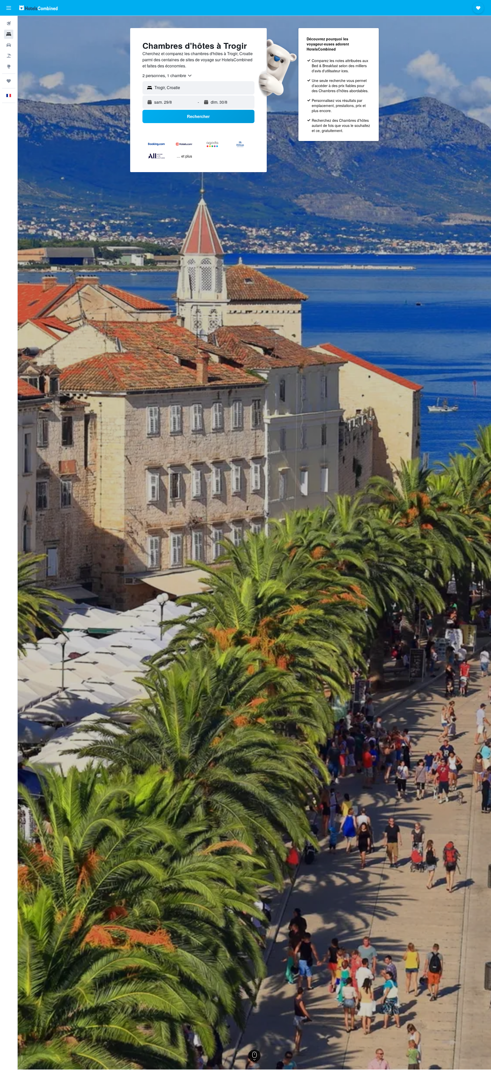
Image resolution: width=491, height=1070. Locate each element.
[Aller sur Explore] (8, 66)
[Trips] (8, 81)
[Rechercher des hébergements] (8, 34)
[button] (8, 8)
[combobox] (167, 75)
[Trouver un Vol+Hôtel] (8, 56)
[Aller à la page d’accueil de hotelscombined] (38, 7)
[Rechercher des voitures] (8, 45)
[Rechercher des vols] (8, 23)
